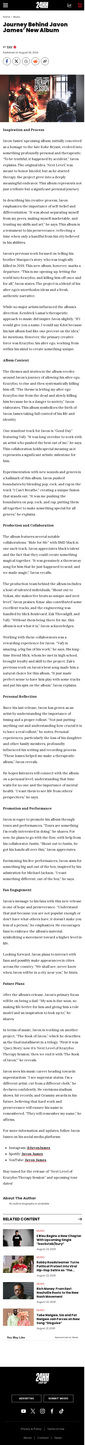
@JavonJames (38, 1148)
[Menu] (7, 5)
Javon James (32, 1154)
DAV (9, 47)
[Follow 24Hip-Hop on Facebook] (52, 1411)
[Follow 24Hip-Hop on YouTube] (23, 1411)
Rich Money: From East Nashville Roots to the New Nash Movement (57, 1293)
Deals (58, 1438)
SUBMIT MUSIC (58, 1398)
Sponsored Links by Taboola (66, 1337)
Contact (43, 1438)
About (28, 1438)
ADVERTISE (26, 1398)
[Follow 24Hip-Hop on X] (33, 1411)
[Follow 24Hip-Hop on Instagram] (42, 1411)
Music (16, 17)
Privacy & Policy (31, 1429)
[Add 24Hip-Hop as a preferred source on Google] (26, 61)
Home (6, 17)
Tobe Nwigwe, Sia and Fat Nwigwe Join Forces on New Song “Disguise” (58, 1319)
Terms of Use (55, 1429)
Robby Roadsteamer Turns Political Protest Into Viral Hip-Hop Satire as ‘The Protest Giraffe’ (58, 1266)
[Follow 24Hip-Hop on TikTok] (61, 1411)
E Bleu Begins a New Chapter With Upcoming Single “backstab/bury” (59, 1240)
